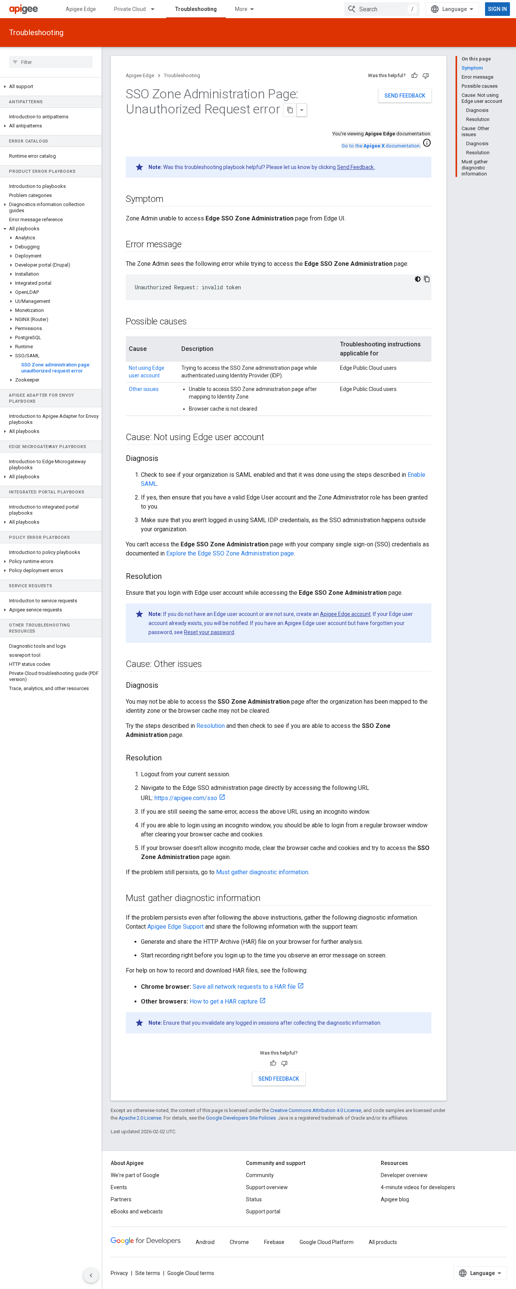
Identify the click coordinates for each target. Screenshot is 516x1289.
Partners (121, 1199)
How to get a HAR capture (224, 1001)
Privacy (119, 1273)
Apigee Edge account (345, 614)
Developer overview (404, 1175)
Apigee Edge (81, 9)
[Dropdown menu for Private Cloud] (156, 9)
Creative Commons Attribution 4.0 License (315, 1110)
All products (383, 1242)
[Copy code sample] (426, 279)
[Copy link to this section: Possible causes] (194, 322)
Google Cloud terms (190, 1273)
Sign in (497, 9)
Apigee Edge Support (175, 926)
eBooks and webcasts (137, 1211)
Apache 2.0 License (140, 1118)
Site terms (147, 1273)
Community (260, 1175)
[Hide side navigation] (91, 1275)
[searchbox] (51, 62)
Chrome (239, 1242)
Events (119, 1187)
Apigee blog (395, 1199)
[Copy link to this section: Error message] (189, 245)
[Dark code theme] (417, 279)
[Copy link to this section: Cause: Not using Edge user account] (272, 437)
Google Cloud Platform (327, 1242)
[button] (51, 86)
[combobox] (382, 9)
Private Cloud (130, 9)
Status (254, 1199)
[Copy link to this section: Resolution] (169, 577)
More (241, 9)
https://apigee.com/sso (185, 798)
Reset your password (209, 632)
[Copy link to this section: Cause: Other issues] (209, 664)
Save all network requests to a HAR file (244, 986)
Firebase (274, 1242)
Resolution (210, 725)
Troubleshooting (196, 9)
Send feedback (405, 96)
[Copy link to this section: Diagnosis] (165, 459)
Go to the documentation (380, 146)
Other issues (144, 389)
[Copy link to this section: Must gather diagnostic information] (268, 898)
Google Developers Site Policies (241, 1118)
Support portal (263, 1211)
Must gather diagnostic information (262, 872)
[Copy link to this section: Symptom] (170, 199)
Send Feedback (356, 167)
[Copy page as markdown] (290, 110)
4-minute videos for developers (418, 1187)
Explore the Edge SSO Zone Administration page (230, 553)
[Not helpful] (425, 75)
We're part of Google (135, 1175)
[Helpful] (414, 75)
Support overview (267, 1187)
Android (205, 1242)
